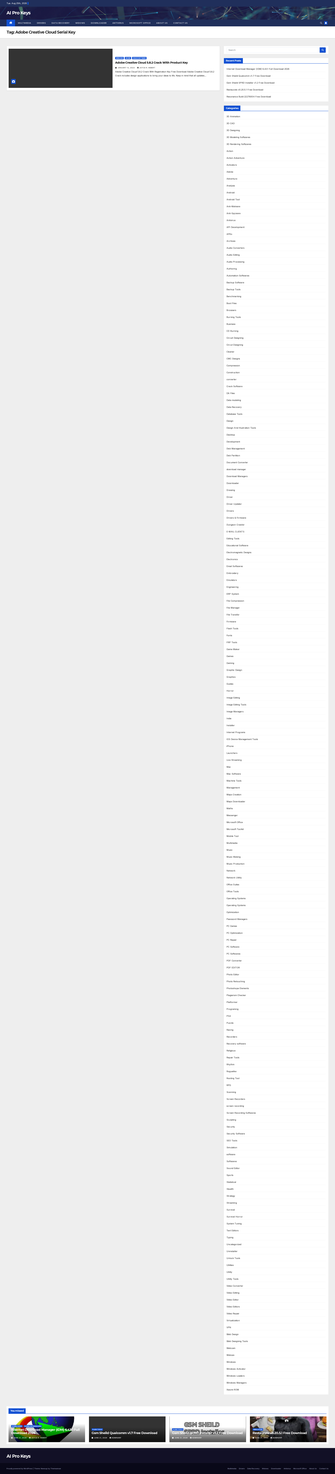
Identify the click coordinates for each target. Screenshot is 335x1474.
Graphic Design (234, 670)
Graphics (231, 677)
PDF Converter (234, 960)
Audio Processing (235, 261)
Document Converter (237, 462)
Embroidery (232, 573)
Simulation (232, 1147)
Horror (230, 690)
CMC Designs (233, 358)
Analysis (231, 185)
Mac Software (234, 774)
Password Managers (237, 919)
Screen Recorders (236, 1099)
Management (233, 787)
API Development (235, 227)
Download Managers (237, 476)
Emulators (232, 580)
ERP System (233, 594)
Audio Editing (233, 255)
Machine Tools (234, 780)
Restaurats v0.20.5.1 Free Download (245, 89)
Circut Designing (235, 344)
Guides (230, 684)
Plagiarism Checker (236, 995)
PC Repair (232, 940)
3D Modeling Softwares (238, 137)
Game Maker (233, 649)
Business (231, 324)
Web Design (233, 1334)
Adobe (127, 58)
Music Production (235, 863)
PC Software (233, 947)
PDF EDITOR (233, 967)
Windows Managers (237, 1382)
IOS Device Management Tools (242, 739)
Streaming (232, 1203)
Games (230, 656)
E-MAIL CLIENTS (235, 531)
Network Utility (234, 877)
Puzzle (230, 1023)
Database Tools (234, 414)
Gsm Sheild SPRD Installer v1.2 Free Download (250, 82)
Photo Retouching (236, 981)
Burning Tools (234, 317)
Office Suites (233, 884)
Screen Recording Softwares (241, 1113)
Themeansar (56, 1468)
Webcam (231, 1348)
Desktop (231, 434)
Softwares (232, 1161)
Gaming (230, 663)
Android (230, 192)
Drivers (41, 23)
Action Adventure (235, 158)
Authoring (232, 268)
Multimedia (24, 23)
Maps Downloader (236, 801)
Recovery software (236, 1043)
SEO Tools (232, 1140)
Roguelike (231, 1071)
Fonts (229, 635)
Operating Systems (236, 898)
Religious (231, 1050)
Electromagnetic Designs (239, 552)
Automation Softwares (238, 275)
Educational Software (237, 545)
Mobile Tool (233, 836)
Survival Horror (235, 1216)
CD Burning (232, 331)
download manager (236, 469)
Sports (230, 1175)
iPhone (230, 746)
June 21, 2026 (20, 1438)
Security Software (236, 1133)
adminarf (116, 1438)
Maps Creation (234, 794)
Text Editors (233, 1230)
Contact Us (180, 23)
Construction (233, 372)
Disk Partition (233, 455)
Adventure (232, 178)
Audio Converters (235, 248)
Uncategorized (234, 1244)
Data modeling (234, 400)
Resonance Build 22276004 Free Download (249, 96)
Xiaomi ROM (233, 1389)
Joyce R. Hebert (147, 68)
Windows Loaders (236, 1376)
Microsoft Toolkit (235, 829)
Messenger (232, 815)
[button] (321, 23)
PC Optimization (235, 933)
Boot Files (232, 303)
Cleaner (230, 351)
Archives (231, 241)
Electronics (232, 559)
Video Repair (233, 1313)
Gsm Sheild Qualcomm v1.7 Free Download (249, 76)
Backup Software (235, 282)
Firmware (231, 621)
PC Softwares (233, 953)
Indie (229, 718)
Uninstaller (232, 1251)
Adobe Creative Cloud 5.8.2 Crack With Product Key (151, 62)
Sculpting (231, 1119)
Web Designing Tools (237, 1341)
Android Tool (233, 199)
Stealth (230, 1189)
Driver (230, 497)
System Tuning (234, 1223)
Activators (232, 165)
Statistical (231, 1182)
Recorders (232, 1036)
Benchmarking (234, 296)
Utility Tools (233, 1279)
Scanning (231, 1092)
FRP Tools (232, 642)
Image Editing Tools (236, 704)
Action (230, 151)
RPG (229, 1085)
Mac (229, 767)
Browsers (231, 310)
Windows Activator (236, 1369)
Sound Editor (233, 1168)
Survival (231, 1209)
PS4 (229, 1016)
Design (230, 421)
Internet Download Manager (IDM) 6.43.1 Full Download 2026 (258, 69)
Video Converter (235, 1286)
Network (231, 870)
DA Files (231, 393)
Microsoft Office (139, 23)
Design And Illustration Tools (241, 428)
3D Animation (233, 116)
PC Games (232, 926)
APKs (229, 234)
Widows (80, 23)
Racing (230, 1030)
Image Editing (233, 697)
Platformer (232, 1002)
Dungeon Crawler (236, 524)
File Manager (233, 607)
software (231, 1154)
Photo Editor (233, 974)
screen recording (235, 1106)
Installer (231, 725)
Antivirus (118, 23)
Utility (229, 1272)
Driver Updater (234, 504)
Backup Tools (234, 289)
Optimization (233, 912)
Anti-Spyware (234, 213)
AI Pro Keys (18, 13)
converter (232, 379)
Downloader (99, 23)
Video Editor (233, 1299)
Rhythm (230, 1064)
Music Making (234, 857)
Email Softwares (235, 566)
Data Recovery (61, 23)
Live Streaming (234, 760)
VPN (229, 1327)
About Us (162, 23)
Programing (232, 1009)
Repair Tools (233, 1057)
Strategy (231, 1196)
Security (231, 1126)
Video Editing (233, 1292)
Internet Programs (236, 732)
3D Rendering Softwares (239, 144)
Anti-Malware (233, 206)
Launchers (232, 753)
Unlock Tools (233, 1258)
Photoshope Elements (238, 988)
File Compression (235, 601)
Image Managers (235, 711)
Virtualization (233, 1320)
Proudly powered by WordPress (20, 1468)
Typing (230, 1237)
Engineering (232, 587)
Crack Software (139, 58)
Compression (233, 365)
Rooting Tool (233, 1078)
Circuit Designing (235, 338)
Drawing (231, 490)
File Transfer (233, 614)
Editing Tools (233, 538)
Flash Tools (232, 628)
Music (230, 850)
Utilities (230, 1265)
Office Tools (233, 891)
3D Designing (233, 130)
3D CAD (231, 123)
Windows (119, 58)
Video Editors (233, 1306)
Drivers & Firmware (236, 517)
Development (233, 441)
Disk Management (236, 448)
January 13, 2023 (126, 68)
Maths (230, 808)
